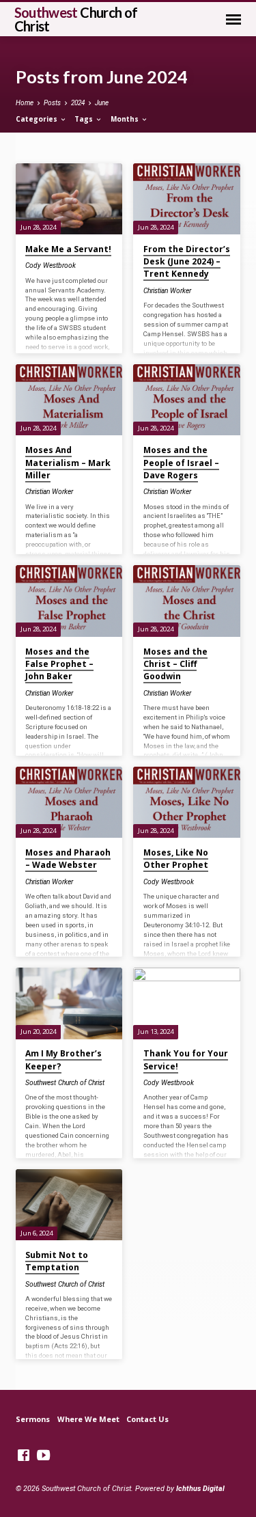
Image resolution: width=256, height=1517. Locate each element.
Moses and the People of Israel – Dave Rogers (181, 462)
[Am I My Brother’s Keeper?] (69, 1003)
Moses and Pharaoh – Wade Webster (68, 859)
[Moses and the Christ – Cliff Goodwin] (186, 600)
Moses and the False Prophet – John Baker (59, 664)
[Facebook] (23, 1456)
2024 (78, 103)
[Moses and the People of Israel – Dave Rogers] (186, 399)
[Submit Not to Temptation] (69, 1204)
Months (126, 119)
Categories (37, 119)
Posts (52, 103)
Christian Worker (167, 290)
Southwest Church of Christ (64, 1082)
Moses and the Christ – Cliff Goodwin (175, 664)
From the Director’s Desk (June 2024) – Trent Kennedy (186, 261)
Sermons (33, 1419)
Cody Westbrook (50, 265)
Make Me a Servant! (68, 249)
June (102, 103)
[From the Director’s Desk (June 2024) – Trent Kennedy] (186, 198)
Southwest (76, 19)
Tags (84, 119)
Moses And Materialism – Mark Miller (68, 462)
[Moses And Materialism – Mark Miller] (69, 399)
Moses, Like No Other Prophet (175, 859)
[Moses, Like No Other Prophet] (186, 802)
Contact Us (147, 1419)
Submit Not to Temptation (56, 1261)
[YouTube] (43, 1456)
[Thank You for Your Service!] (186, 1003)
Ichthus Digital (200, 1488)
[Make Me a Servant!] (69, 198)
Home (24, 103)
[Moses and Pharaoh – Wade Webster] (69, 802)
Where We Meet (88, 1419)
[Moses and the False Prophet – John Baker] (69, 600)
